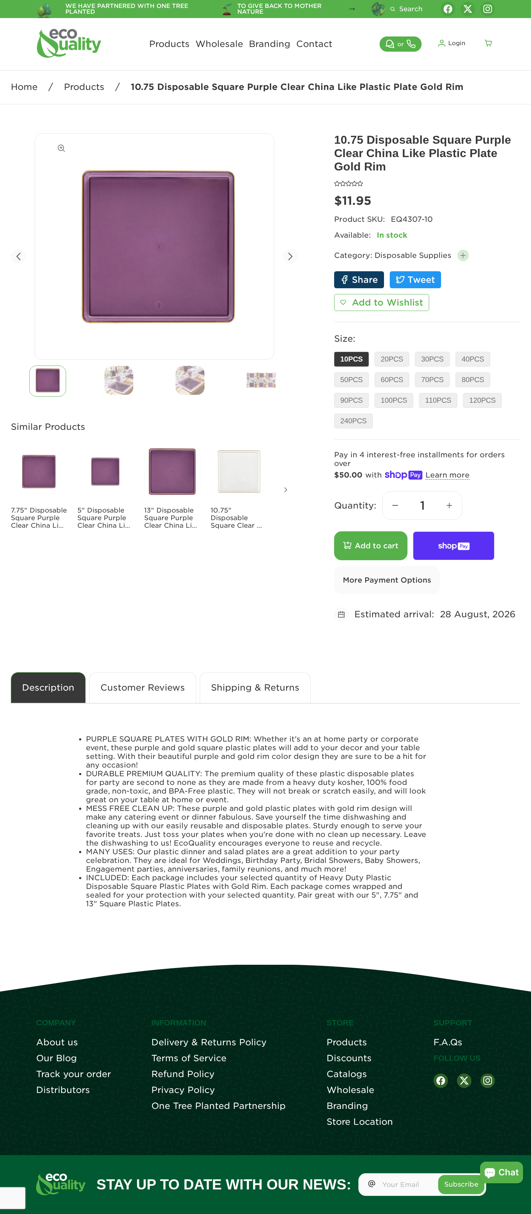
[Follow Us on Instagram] (487, 1080)
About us (57, 1042)
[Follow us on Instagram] (487, 9)
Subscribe (461, 1184)
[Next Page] (286, 490)
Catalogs (347, 1074)
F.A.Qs (447, 1042)
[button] (463, 255)
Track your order (73, 1074)
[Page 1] (47, 381)
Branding (269, 44)
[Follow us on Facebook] (448, 9)
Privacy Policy (183, 1090)
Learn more (448, 475)
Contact (314, 44)
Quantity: (355, 505)
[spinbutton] (422, 505)
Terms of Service (188, 1058)
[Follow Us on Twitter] (464, 1080)
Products (169, 44)
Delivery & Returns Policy (209, 1042)
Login (456, 43)
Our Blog (56, 1058)
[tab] (47, 381)
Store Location (360, 1122)
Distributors (63, 1090)
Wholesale (219, 44)
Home (24, 87)
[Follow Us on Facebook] (440, 1080)
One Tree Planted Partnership (218, 1106)
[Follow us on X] (468, 9)
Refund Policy (183, 1074)
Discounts (349, 1058)
